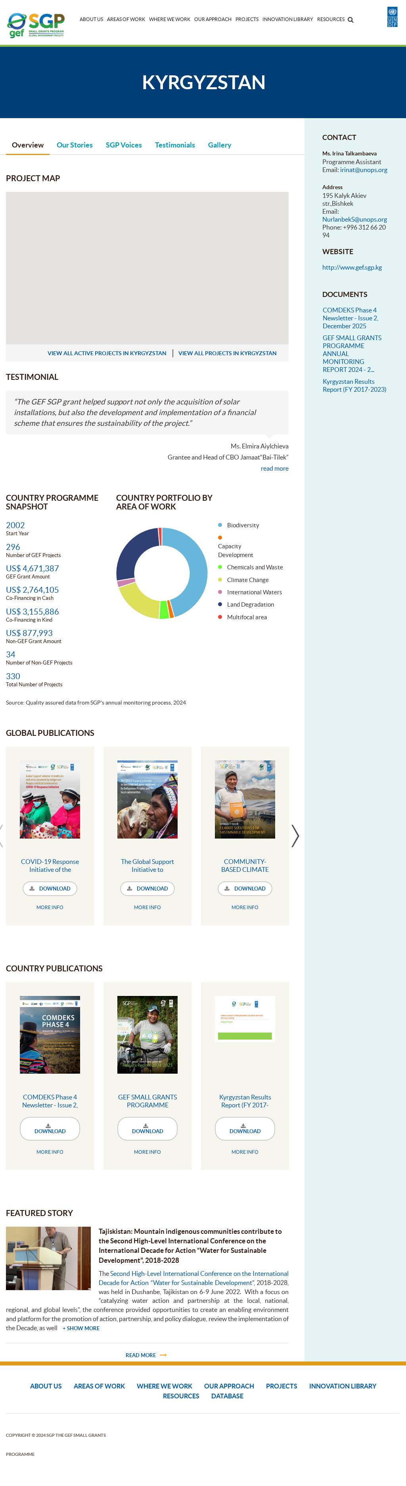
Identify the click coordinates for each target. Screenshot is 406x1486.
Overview (28, 145)
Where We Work (169, 19)
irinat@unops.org (363, 169)
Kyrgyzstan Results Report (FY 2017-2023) (245, 1104)
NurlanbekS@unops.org (354, 219)
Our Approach (213, 19)
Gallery (220, 145)
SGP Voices (124, 145)
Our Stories (75, 145)
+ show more (81, 1328)
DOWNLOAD (54, 889)
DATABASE (227, 1396)
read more (275, 468)
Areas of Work (126, 19)
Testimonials (175, 145)
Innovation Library (287, 19)
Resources (331, 19)
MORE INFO (49, 907)
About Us (91, 19)
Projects (247, 19)
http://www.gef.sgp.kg (352, 267)
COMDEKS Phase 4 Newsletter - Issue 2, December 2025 (50, 1104)
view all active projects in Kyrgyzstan (107, 353)
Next (295, 836)
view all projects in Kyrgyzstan (227, 353)
